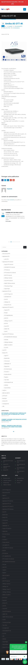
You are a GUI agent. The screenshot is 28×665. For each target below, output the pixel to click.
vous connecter (10, 199)
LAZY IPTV (6, 259)
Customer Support (7, 480)
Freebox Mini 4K (7, 374)
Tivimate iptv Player (8, 286)
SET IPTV (6, 323)
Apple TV (6, 355)
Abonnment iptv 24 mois (21, 465)
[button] (8, 242)
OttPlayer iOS (7, 302)
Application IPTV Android (8, 261)
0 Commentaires (16, 27)
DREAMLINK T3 (7, 363)
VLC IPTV (6, 347)
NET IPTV (6, 318)
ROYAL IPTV (5, 401)
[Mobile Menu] (24, 9)
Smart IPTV (6, 326)
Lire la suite (8, 238)
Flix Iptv (6, 312)
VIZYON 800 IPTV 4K (8, 382)
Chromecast (7, 361)
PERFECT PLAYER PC (8, 345)
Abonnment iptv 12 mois (21, 461)
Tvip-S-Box (6, 379)
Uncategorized (6, 403)
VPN (3, 406)
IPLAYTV (6, 299)
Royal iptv (5, 398)
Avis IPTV (4, 350)
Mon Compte (19, 480)
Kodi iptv (6, 339)
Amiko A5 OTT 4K (6, 27)
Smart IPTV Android (8, 280)
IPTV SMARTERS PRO (8, 315)
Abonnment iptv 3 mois (20, 472)
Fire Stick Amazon (8, 369)
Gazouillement (5, 180)
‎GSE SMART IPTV (7, 296)
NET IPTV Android (8, 275)
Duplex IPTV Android (8, 264)
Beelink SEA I (7, 358)
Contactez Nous (20, 478)
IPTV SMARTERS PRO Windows (10, 337)
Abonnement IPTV (18, 26)
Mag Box (6, 377)
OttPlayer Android (8, 278)
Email (14, 180)
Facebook (2, 180)
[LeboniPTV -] (5, 9)
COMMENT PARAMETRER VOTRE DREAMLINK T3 (12, 413)
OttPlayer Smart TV (8, 320)
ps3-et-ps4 (5, 395)
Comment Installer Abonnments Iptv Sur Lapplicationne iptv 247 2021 (15, 228)
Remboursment (6, 478)
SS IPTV (5, 331)
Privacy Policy (6, 482)
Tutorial (18, 482)
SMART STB (6, 329)
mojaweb (10, 26)
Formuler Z (6, 371)
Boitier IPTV (5, 352)
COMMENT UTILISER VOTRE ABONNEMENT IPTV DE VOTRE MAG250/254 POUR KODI (13, 426)
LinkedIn (8, 180)
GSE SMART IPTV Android (9, 267)
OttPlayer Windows (8, 342)
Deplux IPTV (6, 310)
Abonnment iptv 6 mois (20, 468)
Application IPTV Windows (8, 334)
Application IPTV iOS (7, 291)
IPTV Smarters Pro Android (10, 272)
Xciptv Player (7, 288)
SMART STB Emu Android (9, 283)
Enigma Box (6, 366)
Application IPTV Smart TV (8, 307)
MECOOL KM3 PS (6, 393)
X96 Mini (6, 385)
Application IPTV (6, 256)
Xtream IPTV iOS (7, 304)
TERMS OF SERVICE (7, 484)
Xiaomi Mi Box (7, 387)
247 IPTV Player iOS (8, 294)
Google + (11, 180)
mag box (4, 390)
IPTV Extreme (7, 270)
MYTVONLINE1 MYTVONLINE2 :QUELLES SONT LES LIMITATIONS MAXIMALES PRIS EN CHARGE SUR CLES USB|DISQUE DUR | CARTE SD (13, 419)
